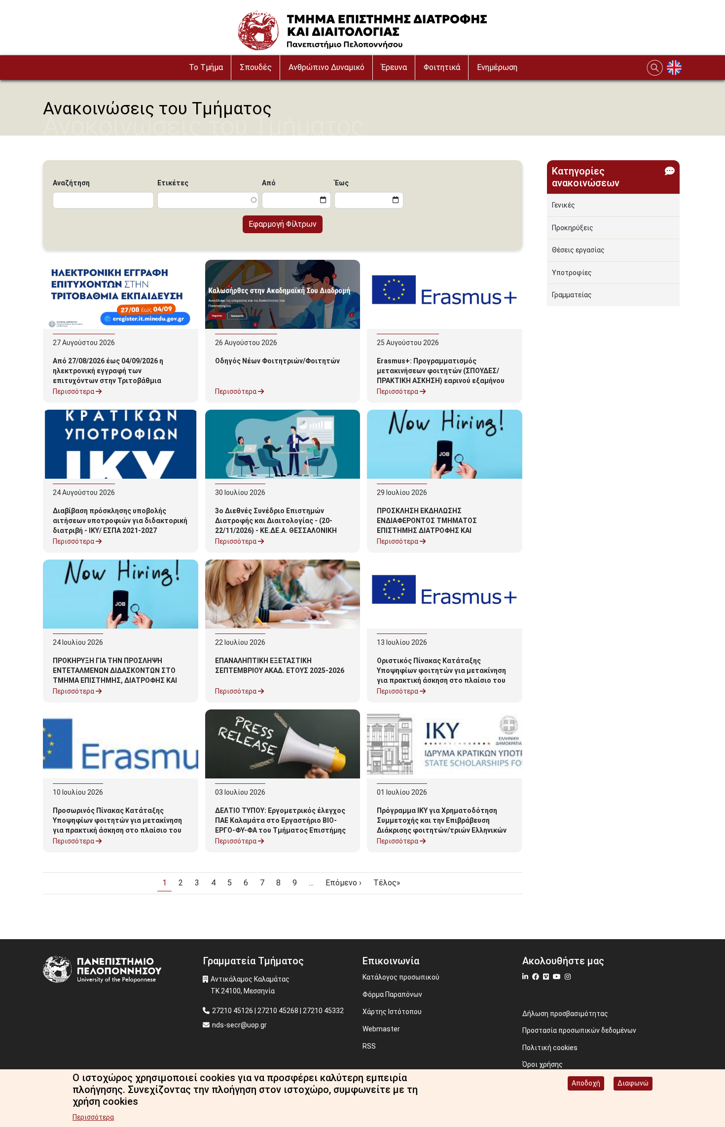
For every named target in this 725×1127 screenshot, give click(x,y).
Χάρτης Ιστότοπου (392, 1012)
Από (269, 183)
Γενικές (563, 205)
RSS (369, 1046)
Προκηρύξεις (572, 228)
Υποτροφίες (572, 273)
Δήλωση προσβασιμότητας (565, 1014)
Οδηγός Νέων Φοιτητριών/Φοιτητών (277, 361)
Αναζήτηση (71, 183)
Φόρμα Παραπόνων (392, 994)
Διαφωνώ (633, 1083)
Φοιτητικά (442, 67)
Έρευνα (394, 67)
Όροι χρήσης (542, 1064)
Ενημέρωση (497, 67)
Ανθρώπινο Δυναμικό (326, 67)
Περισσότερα (74, 391)
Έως (341, 183)
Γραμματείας (572, 295)
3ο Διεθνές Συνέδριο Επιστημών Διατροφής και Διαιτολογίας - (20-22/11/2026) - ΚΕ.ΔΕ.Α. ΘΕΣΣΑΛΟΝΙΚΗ (276, 520)
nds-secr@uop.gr (239, 1025)
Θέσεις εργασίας (578, 250)
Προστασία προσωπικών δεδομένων (579, 1030)
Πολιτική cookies (550, 1048)
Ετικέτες (172, 183)
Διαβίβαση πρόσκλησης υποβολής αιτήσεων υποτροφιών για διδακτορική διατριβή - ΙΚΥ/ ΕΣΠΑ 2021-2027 (120, 520)
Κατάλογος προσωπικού (400, 977)
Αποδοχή (586, 1083)
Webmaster (381, 1029)
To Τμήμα (206, 67)
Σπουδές (256, 67)
